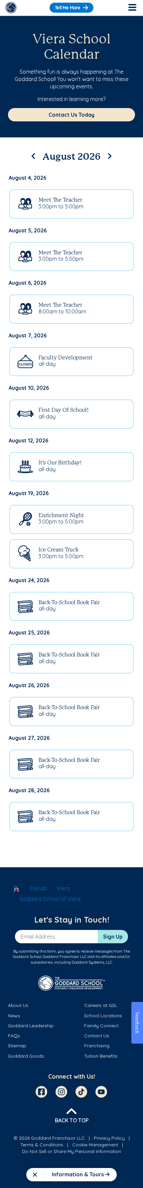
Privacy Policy (109, 1138)
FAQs (14, 1036)
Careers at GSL (100, 1005)
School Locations (103, 1016)
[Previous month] (33, 155)
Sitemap (17, 1046)
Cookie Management (95, 1145)
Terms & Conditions (41, 1145)
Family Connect (101, 1026)
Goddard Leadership (31, 1026)
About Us (18, 1005)
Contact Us (96, 1036)
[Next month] (109, 155)
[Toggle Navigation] (132, 7)
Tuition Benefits (100, 1056)
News (14, 1016)
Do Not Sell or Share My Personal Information (71, 1151)
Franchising (96, 1046)
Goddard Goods (26, 1056)
